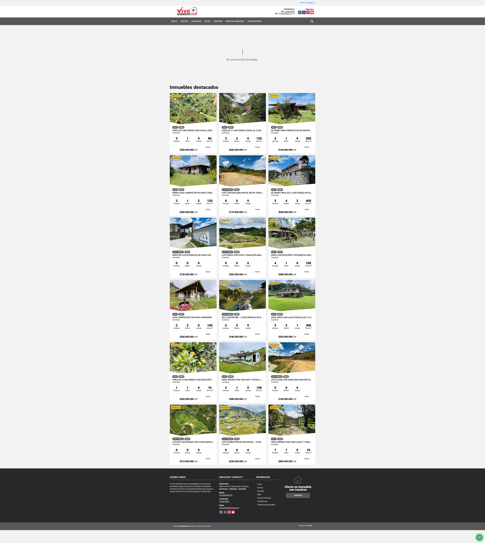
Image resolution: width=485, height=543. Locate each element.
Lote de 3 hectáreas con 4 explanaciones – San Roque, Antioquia (193, 442)
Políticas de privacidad (266, 505)
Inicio (174, 21)
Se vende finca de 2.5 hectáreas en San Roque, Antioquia (292, 193)
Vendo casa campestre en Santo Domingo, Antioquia (193, 193)
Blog (207, 21)
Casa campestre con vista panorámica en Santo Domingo (193, 317)
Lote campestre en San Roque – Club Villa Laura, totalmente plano (242, 442)
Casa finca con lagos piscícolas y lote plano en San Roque (292, 317)
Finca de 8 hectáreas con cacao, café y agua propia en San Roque (193, 131)
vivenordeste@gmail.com (229, 508)
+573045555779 (285, 14)
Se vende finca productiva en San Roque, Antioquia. (292, 131)
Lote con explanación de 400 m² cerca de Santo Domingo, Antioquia (242, 193)
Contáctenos (255, 21)
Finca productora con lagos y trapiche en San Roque (292, 442)
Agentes (218, 21)
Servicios (196, 21)
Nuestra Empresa (235, 21)
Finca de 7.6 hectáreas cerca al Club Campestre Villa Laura (242, 131)
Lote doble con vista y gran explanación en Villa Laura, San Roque (242, 255)
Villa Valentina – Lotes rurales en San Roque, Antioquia (242, 317)
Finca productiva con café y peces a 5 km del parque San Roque (242, 380)
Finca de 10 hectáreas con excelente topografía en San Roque (193, 380)
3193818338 (289, 11)
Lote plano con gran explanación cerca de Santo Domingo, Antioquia (292, 380)
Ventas (184, 21)
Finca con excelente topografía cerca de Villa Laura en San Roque (292, 255)
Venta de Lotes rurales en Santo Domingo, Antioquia (193, 255)
